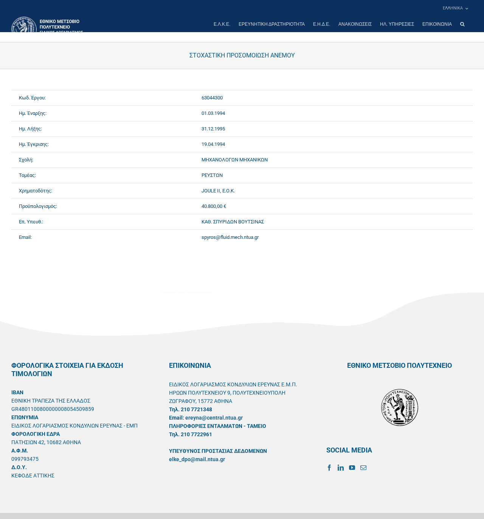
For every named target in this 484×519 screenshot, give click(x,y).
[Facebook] (329, 468)
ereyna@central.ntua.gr (214, 418)
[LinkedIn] (341, 468)
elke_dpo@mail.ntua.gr (197, 459)
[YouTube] (352, 468)
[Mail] (363, 468)
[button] (462, 24)
